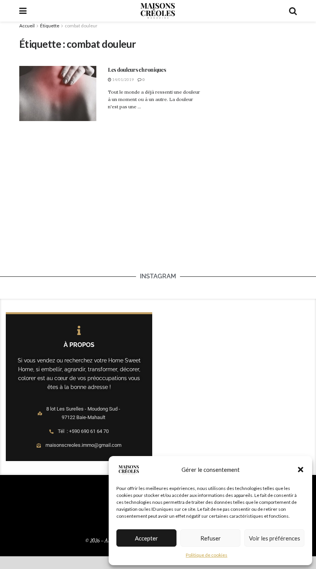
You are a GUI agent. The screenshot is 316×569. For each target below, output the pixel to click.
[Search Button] (293, 11)
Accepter (146, 538)
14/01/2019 (122, 79)
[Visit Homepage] (158, 11)
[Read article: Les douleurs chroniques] (57, 93)
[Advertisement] (254, 68)
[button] (300, 469)
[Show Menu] (23, 11)
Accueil (27, 26)
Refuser (210, 538)
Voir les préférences (274, 538)
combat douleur (81, 26)
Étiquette (49, 26)
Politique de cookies (206, 555)
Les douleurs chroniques (137, 69)
